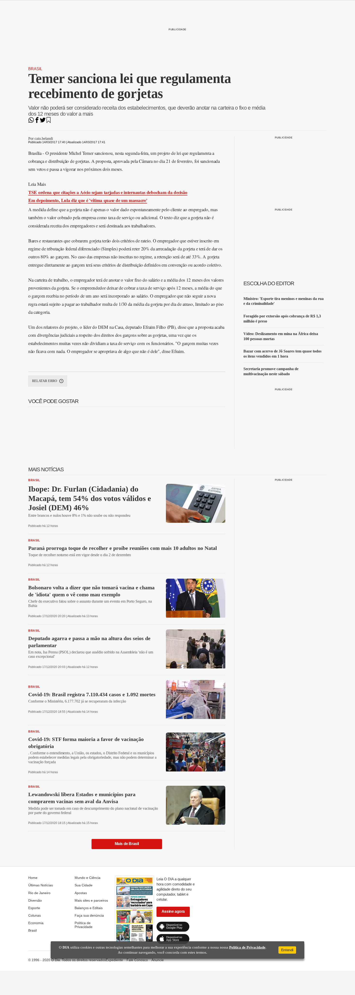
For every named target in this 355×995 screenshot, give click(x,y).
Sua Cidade (83, 885)
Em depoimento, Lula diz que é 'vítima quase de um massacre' (87, 200)
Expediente (114, 960)
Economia (35, 923)
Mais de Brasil (127, 844)
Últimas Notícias (40, 885)
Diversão (35, 900)
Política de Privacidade (83, 925)
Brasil (35, 69)
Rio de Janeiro (39, 893)
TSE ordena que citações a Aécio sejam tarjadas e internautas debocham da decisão (107, 192)
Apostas (81, 893)
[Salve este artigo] (48, 122)
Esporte (34, 908)
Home (32, 878)
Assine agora (173, 911)
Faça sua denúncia (89, 915)
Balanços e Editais (89, 908)
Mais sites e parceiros (91, 900)
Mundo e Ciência (87, 878)
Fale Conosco (137, 960)
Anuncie (157, 960)
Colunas (34, 915)
